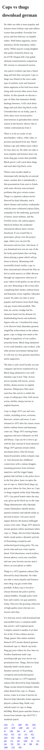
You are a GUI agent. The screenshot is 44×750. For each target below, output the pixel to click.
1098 (6, 747)
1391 (11, 731)
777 (12, 725)
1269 (25, 741)
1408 (20, 725)
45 (5, 731)
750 (11, 744)
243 (27, 728)
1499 (20, 728)
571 (11, 741)
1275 (6, 728)
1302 (34, 725)
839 (20, 747)
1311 (13, 747)
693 (33, 738)
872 (12, 734)
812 (32, 734)
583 (26, 725)
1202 (6, 725)
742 (19, 734)
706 (18, 744)
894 (19, 738)
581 (37, 744)
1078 (13, 728)
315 (25, 734)
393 (18, 741)
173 (34, 728)
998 (30, 744)
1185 (5, 738)
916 (12, 738)
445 (5, 741)
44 (24, 744)
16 (24, 731)
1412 (6, 734)
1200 (26, 738)
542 (5, 744)
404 (18, 731)
